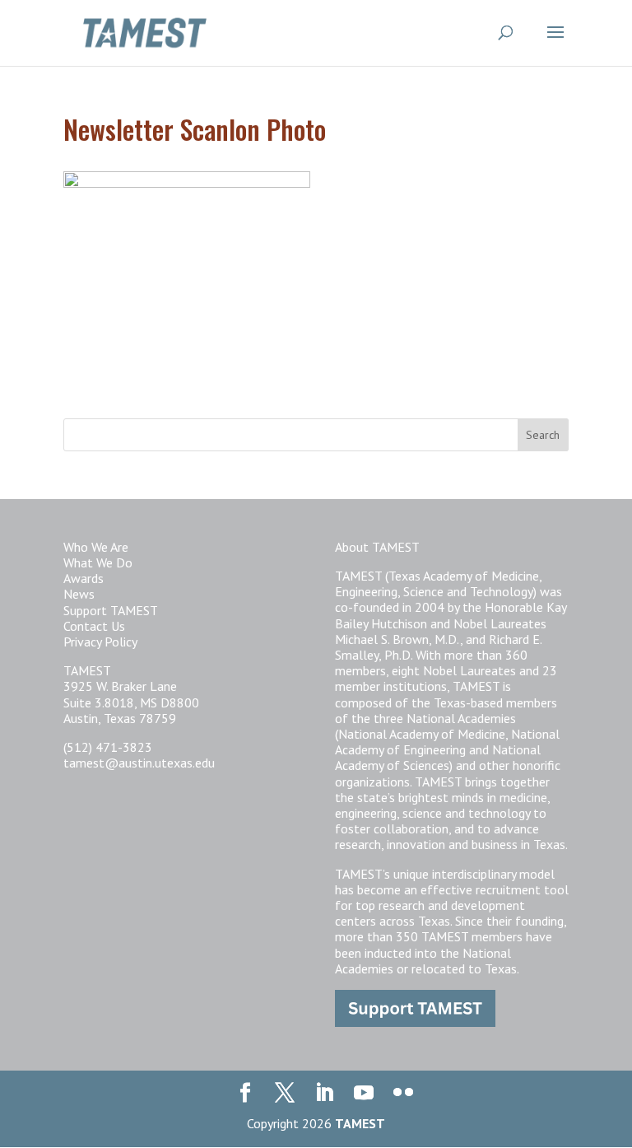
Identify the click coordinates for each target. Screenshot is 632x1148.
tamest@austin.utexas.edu (139, 762)
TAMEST (360, 1123)
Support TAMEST (110, 610)
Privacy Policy (100, 641)
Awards (83, 578)
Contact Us (94, 626)
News (79, 594)
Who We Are (95, 547)
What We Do (97, 562)
